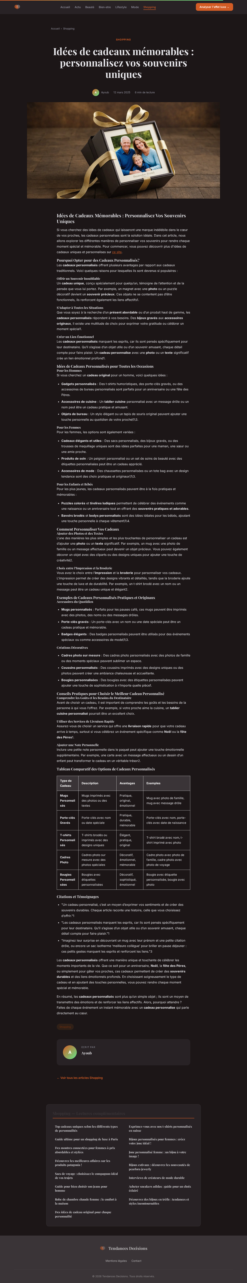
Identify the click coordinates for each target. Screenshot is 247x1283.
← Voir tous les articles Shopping (80, 1078)
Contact (136, 1260)
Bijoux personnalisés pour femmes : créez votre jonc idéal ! (157, 1141)
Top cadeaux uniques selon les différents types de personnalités (86, 1128)
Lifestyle (121, 6)
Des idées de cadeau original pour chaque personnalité (83, 1214)
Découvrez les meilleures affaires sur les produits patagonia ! (82, 1163)
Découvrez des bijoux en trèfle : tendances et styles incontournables (159, 1201)
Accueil (65, 6)
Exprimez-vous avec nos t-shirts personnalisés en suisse (160, 1128)
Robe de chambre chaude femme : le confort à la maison (86, 1201)
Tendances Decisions (127, 1248)
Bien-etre (105, 6)
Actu (78, 6)
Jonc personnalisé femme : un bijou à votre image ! (157, 1154)
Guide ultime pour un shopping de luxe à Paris (86, 1139)
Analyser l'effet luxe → (214, 6)
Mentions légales (116, 1260)
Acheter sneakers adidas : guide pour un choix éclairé (160, 1188)
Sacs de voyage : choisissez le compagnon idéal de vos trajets (86, 1176)
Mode (135, 6)
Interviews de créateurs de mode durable (157, 1178)
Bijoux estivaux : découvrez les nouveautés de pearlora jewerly (159, 1167)
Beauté (89, 6)
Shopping (149, 6)
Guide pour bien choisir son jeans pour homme (81, 1188)
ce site (117, 252)
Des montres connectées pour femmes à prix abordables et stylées (85, 1150)
